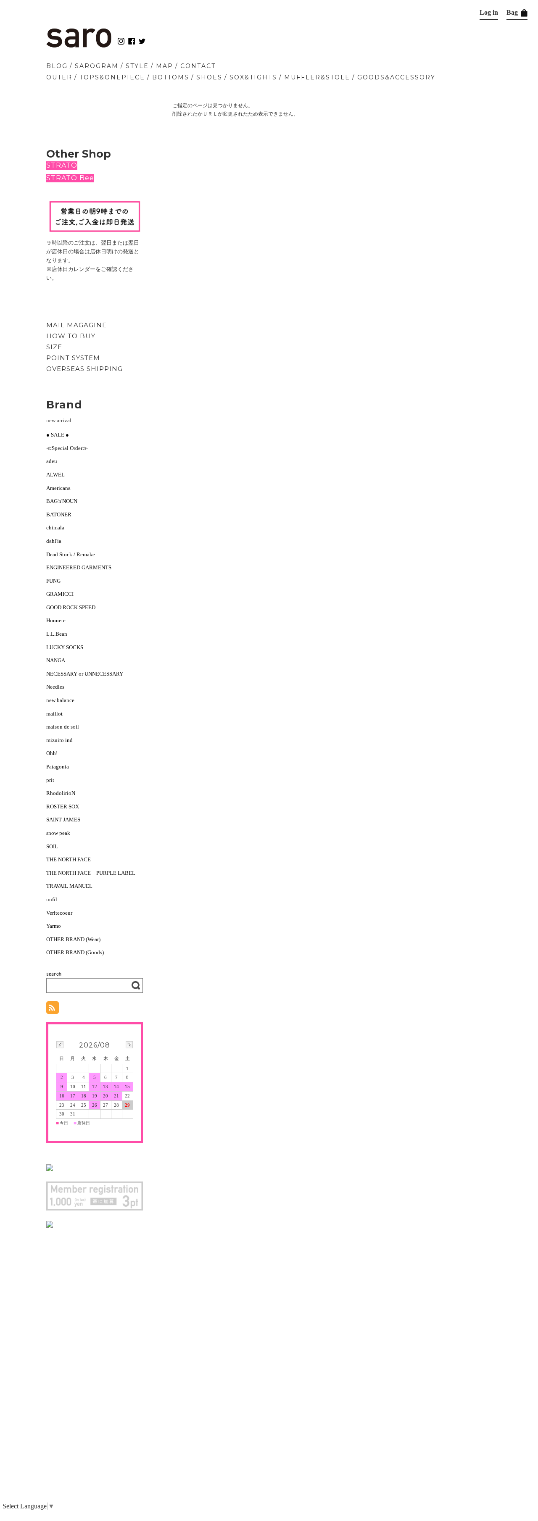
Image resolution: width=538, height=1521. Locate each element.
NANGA (55, 660)
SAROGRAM (97, 66)
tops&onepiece (112, 77)
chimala (55, 527)
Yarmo (53, 926)
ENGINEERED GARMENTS (81, 567)
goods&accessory (396, 77)
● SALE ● (57, 435)
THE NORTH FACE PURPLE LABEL (90, 873)
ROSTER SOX (62, 806)
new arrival (58, 420)
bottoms (170, 77)
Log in (489, 12)
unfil (51, 899)
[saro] (78, 45)
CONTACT (198, 66)
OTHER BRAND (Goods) (75, 952)
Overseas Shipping (84, 369)
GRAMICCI (60, 594)
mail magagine (76, 325)
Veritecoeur (59, 913)
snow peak (58, 833)
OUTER (59, 77)
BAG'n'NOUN (61, 501)
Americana (58, 488)
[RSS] (52, 1009)
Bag (513, 12)
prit (50, 780)
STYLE (137, 66)
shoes (209, 77)
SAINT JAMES (63, 819)
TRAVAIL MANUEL (69, 886)
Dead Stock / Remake (70, 554)
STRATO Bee (70, 178)
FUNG (56, 581)
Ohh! (52, 753)
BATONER (58, 514)
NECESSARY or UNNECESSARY (84, 674)
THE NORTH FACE (68, 859)
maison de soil (62, 727)
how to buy (70, 336)
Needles (55, 687)
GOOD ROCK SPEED (70, 607)
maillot (54, 714)
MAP (164, 66)
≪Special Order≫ (67, 448)
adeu (51, 461)
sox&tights (253, 77)
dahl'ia (53, 541)
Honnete (56, 620)
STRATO (61, 165)
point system (73, 358)
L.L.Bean (56, 634)
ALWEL (55, 474)
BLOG (57, 66)
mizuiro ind (59, 740)
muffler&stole (317, 77)
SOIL (52, 846)
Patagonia (57, 766)
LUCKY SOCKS (64, 647)
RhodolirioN (60, 793)
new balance (60, 700)
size (54, 347)
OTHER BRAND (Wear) (73, 939)
